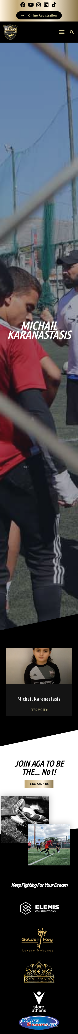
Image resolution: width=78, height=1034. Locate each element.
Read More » (39, 709)
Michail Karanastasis (39, 699)
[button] (61, 32)
